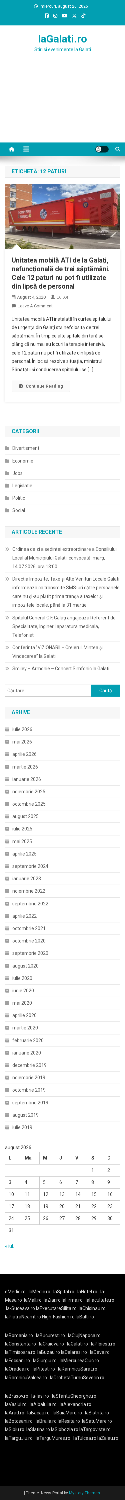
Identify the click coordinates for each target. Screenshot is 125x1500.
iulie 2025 (22, 828)
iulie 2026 (22, 729)
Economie (22, 461)
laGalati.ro (62, 38)
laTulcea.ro (85, 1438)
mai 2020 (22, 1003)
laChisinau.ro (92, 1308)
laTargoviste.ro (95, 1429)
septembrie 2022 (30, 903)
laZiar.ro (53, 1300)
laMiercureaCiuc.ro (79, 1360)
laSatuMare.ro (97, 1421)
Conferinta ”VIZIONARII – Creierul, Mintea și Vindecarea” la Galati (57, 652)
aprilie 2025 (24, 854)
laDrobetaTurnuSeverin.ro (77, 1377)
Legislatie (22, 485)
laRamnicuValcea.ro (26, 1377)
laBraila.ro (46, 1421)
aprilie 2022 (24, 916)
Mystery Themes (84, 1493)
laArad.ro (14, 1412)
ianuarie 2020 (26, 1053)
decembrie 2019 (29, 1065)
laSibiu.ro (14, 1429)
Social (18, 510)
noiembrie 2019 (28, 1077)
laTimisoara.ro (20, 1352)
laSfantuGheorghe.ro (74, 1396)
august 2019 (25, 1115)
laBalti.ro (85, 1316)
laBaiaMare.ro (67, 1412)
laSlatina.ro (38, 1429)
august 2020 (25, 966)
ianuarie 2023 (26, 878)
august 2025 (25, 816)
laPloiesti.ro (103, 1343)
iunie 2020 (23, 990)
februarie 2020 (28, 1040)
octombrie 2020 (29, 940)
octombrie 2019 (29, 1090)
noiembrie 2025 (28, 791)
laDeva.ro (100, 1352)
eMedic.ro (15, 1291)
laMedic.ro (40, 1291)
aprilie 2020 (24, 1015)
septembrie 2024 (30, 866)
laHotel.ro (87, 1291)
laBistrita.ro (97, 1412)
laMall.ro (33, 1300)
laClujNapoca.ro (84, 1335)
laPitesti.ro (44, 1369)
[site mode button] (102, 149)
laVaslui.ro (17, 1404)
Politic (18, 498)
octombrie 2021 (29, 928)
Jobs (17, 473)
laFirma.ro (72, 1300)
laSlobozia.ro (64, 1429)
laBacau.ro (38, 1412)
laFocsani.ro (17, 1360)
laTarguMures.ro (53, 1438)
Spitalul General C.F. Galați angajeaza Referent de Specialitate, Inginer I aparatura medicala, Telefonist (64, 626)
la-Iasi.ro (40, 1396)
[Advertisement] (62, 105)
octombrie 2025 (29, 804)
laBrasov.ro (16, 1396)
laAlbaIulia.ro (43, 1404)
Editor (62, 297)
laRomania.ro (19, 1335)
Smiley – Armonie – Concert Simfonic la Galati (60, 668)
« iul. (9, 1246)
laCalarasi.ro (74, 1352)
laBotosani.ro (19, 1421)
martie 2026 (25, 767)
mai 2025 (22, 841)
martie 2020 (25, 1027)
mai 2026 (22, 741)
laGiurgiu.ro (46, 1360)
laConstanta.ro (20, 1343)
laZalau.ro (107, 1438)
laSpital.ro (63, 1291)
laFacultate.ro (100, 1300)
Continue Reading (44, 386)
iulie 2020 (22, 978)
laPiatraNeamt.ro (23, 1316)
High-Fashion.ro (58, 1316)
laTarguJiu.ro (20, 1438)
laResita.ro (69, 1421)
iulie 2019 (22, 1127)
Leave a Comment (35, 305)
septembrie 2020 (30, 953)
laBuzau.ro (49, 1352)
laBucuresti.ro (50, 1335)
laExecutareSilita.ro (56, 1308)
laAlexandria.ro (75, 1404)
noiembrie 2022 (28, 891)
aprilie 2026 (24, 754)
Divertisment (25, 448)
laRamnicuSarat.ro (77, 1369)
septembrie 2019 (30, 1102)
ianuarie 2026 (26, 779)
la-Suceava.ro (20, 1308)
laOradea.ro (17, 1369)
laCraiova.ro (51, 1343)
